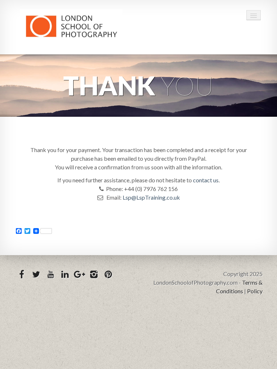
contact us (206, 180)
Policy (255, 291)
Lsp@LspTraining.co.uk (151, 197)
